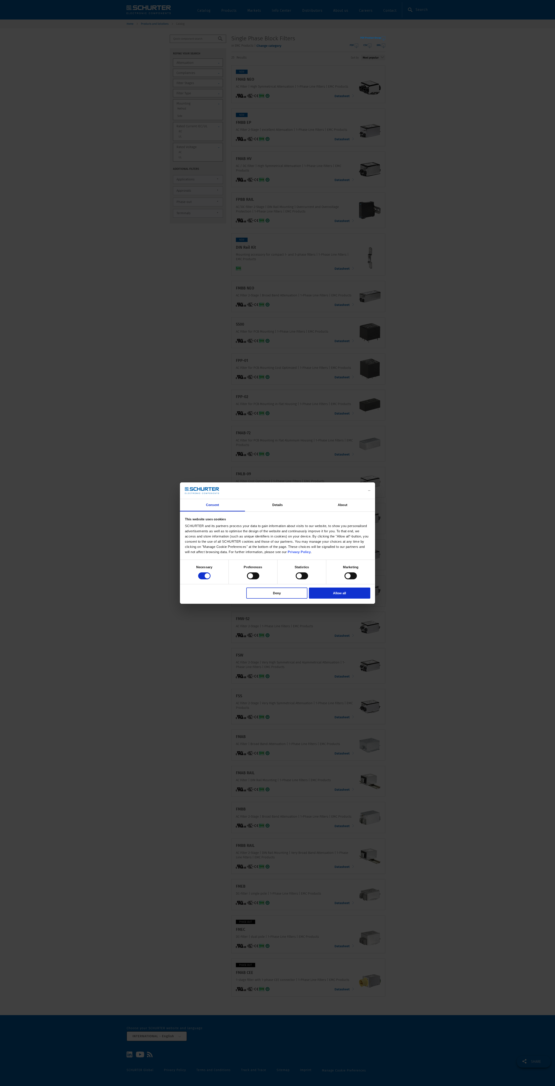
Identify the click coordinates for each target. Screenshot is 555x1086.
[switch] (253, 575)
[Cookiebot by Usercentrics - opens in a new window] (351, 490)
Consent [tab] (212, 505)
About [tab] (342, 505)
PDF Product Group (370, 37)
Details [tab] (277, 505)
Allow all (339, 593)
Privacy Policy (299, 552)
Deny (277, 593)
